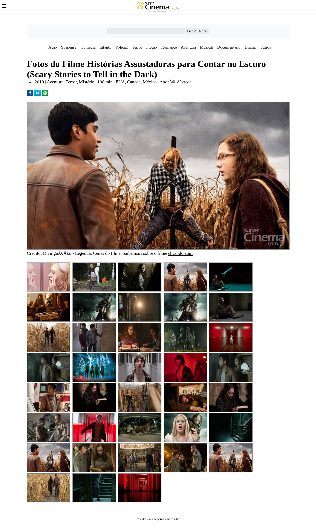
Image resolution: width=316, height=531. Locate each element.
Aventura (188, 47)
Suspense (68, 47)
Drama (250, 47)
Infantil (105, 47)
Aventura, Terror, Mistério (70, 81)
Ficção (151, 47)
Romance (169, 47)
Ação (52, 47)
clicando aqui (180, 253)
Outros (265, 47)
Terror (137, 47)
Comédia (88, 47)
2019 (39, 81)
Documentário (229, 47)
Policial (121, 47)
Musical (206, 47)
